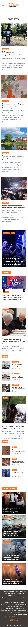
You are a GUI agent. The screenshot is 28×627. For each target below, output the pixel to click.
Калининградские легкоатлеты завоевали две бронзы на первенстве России (19, 463)
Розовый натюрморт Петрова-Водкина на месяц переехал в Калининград (13, 106)
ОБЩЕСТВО (6, 49)
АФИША (6, 292)
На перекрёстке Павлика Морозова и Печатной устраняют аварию (13, 557)
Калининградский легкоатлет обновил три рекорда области (18, 474)
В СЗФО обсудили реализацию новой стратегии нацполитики (17, 367)
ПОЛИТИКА (6, 310)
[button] (24, 248)
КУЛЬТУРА (5, 101)
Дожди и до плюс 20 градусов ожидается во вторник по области (12, 581)
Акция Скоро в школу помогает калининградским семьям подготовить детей (12, 512)
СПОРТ (5, 397)
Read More (5, 356)
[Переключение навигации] (3, 6)
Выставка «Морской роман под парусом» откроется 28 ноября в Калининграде (13, 297)
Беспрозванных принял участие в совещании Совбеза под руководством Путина (14, 341)
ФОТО (12, 233)
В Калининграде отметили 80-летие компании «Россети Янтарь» (13, 262)
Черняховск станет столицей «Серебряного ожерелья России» (13, 158)
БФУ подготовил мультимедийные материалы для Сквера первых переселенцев (13, 55)
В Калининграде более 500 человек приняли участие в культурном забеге (13, 428)
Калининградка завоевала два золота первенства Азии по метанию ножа (18, 452)
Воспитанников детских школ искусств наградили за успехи (13, 207)
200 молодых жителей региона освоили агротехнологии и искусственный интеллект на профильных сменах (12, 536)
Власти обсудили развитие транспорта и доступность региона (19, 389)
